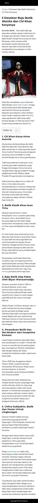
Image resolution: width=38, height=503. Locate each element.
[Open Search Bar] (36, 3)
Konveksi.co (23, 501)
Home (4, 9)
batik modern (23, 105)
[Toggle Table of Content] (15, 130)
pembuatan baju (13, 451)
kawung (5, 271)
